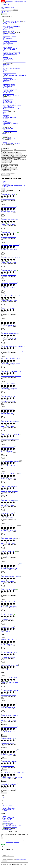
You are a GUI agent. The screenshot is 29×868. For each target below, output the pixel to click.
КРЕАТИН (5, 133)
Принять (2, 844)
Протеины (5, 71)
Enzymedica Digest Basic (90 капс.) (8, 237)
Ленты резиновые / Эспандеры (10, 113)
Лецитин (5, 46)
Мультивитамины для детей (9, 103)
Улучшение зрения (7, 58)
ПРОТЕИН (5, 136)
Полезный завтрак (7, 87)
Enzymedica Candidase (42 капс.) (8, 199)
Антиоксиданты (7, 34)
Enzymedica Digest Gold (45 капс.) (8, 287)
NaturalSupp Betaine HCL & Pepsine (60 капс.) (11, 376)
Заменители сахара (7, 80)
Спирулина (5, 57)
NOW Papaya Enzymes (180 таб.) (8, 543)
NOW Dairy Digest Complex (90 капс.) (9, 491)
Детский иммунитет (8, 100)
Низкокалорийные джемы (9, 84)
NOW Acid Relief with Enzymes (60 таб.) (10, 439)
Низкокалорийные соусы (9, 85)
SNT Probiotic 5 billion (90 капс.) (8, 657)
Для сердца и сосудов (8, 39)
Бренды (2, 8)
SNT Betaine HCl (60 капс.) (7, 619)
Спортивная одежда (7, 122)
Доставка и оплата (13, 1)
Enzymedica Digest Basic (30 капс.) (8, 224)
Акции (24, 1)
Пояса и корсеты (7, 120)
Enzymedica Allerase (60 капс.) (7, 743)
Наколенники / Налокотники (10, 117)
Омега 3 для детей (7, 106)
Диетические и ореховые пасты (10, 79)
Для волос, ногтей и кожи (9, 38)
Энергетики (6, 74)
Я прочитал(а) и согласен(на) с (14, 859)
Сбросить (3, 173)
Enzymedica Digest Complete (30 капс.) (9, 249)
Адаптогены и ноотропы (9, 33)
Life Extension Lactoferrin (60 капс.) (8, 338)
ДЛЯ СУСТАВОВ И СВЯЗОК (10, 131)
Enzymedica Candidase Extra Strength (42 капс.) (11, 777)
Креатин (5, 69)
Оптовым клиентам (7, 818)
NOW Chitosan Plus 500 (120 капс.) (8, 478)
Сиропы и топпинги (8, 90)
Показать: (3, 191)
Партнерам (20, 1)
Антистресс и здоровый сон (9, 36)
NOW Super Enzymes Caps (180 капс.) (9, 568)
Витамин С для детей (8, 99)
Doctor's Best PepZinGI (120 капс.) (8, 720)
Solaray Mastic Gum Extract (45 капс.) (9, 669)
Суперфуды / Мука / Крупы (9, 92)
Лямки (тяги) (6, 115)
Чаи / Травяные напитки (8, 94)
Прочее (5, 121)
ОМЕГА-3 (5, 126)
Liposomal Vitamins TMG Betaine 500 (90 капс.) (11, 363)
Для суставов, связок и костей (10, 41)
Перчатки (5, 118)
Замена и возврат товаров (9, 808)
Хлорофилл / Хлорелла (8, 59)
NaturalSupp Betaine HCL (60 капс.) (9, 388)
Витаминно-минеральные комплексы (11, 26)
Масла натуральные (7, 81)
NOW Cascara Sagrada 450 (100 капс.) (9, 465)
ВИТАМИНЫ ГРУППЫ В (9, 128)
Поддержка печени (7, 50)
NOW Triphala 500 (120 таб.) (7, 594)
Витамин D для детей (8, 97)
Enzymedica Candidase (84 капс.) (8, 211)
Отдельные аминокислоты (9, 49)
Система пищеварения (8, 55)
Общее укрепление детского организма (12, 105)
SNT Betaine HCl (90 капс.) (7, 631)
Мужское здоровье (7, 47)
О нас (4, 816)
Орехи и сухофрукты (8, 86)
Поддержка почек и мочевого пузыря (11, 52)
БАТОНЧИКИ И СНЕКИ (9, 138)
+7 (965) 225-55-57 (17, 21)
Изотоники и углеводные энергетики (11, 68)
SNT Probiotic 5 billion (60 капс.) (8, 644)
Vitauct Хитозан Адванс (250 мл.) (8, 707)
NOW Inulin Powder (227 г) (7, 517)
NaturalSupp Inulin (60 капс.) (7, 413)
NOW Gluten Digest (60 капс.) (7, 505)
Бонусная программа (8, 807)
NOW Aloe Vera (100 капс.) (7, 451)
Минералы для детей (8, 102)
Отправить (4, 861)
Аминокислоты (6, 64)
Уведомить (4, 724)
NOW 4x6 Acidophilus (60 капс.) (8, 426)
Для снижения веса (7, 66)
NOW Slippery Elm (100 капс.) (7, 555)
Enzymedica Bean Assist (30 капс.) (8, 754)
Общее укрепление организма (10, 48)
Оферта (5, 810)
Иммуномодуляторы (8, 43)
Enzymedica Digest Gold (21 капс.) (8, 275)
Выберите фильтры (10, 173)
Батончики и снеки (7, 78)
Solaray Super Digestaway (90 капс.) (9, 695)
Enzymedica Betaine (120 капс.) (8, 766)
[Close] (2, 838)
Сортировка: (3, 190)
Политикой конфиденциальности (12, 842)
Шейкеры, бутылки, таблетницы (10, 123)
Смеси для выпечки (7, 91)
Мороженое (6, 83)
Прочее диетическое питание (10, 89)
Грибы (4, 37)
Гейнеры (5, 65)
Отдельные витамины (8, 27)
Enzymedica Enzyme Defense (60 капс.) (9, 300)
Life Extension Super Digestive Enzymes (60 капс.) (12, 351)
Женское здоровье (7, 42)
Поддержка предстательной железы (11, 53)
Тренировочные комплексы (9, 73)
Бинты (4, 112)
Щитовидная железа (8, 60)
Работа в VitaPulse (7, 819)
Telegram (10, 4)
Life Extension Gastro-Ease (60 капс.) (9, 325)
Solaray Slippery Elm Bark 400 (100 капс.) (10, 682)
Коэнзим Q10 (6, 44)
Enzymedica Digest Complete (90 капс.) (9, 262)
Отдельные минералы (8, 28)
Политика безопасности (8, 809)
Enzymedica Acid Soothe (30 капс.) (8, 731)
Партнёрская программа (8, 817)
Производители (6, 821)
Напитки (5, 70)
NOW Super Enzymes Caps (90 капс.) (9, 581)
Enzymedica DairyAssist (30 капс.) (8, 788)
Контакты (10, 829)
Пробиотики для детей (8, 107)
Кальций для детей (7, 101)
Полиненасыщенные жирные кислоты (12, 54)
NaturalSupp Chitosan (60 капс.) (8, 401)
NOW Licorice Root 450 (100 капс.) (8, 530)
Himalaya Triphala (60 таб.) (6, 312)
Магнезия (5, 116)
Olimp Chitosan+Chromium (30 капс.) (9, 606)
